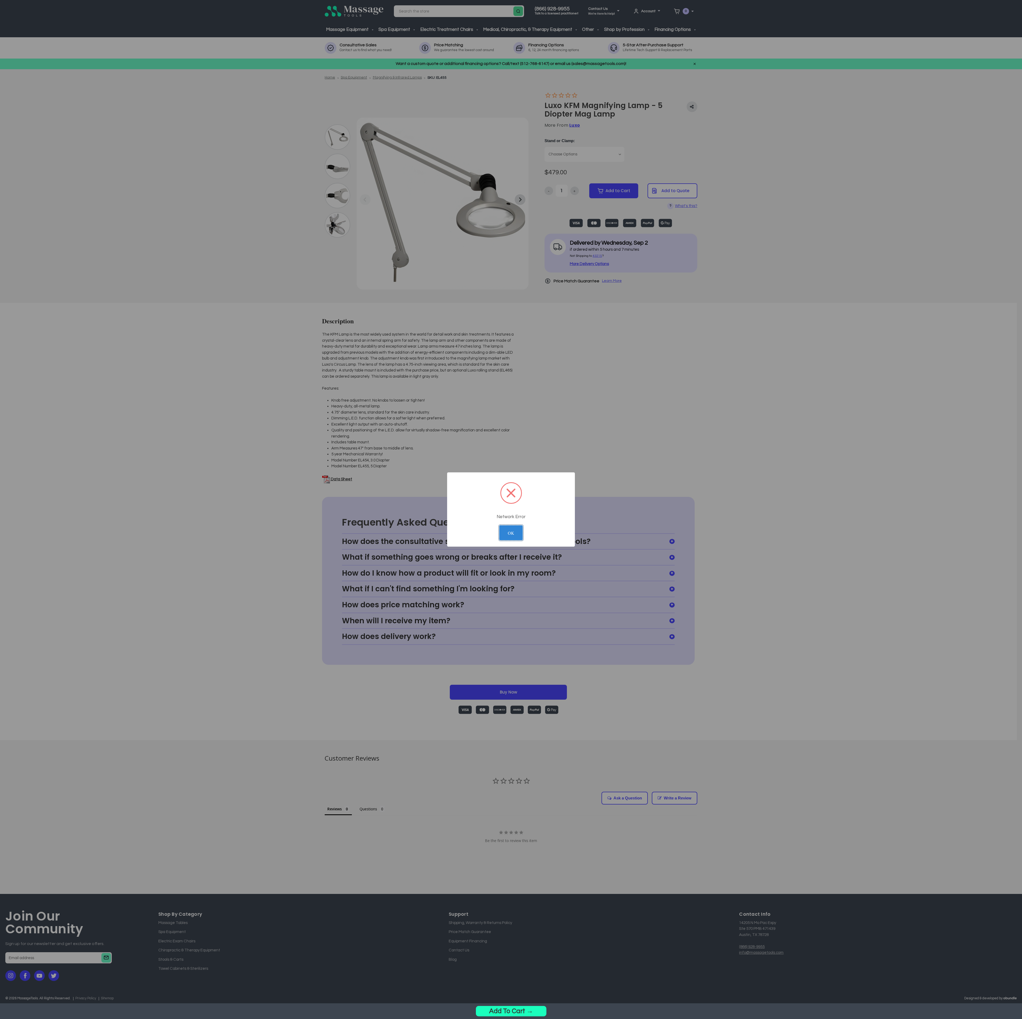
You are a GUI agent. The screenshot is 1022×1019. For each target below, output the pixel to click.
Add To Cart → (511, 1011)
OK (511, 533)
